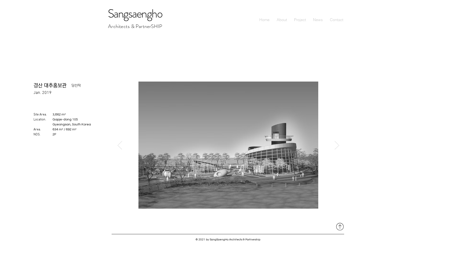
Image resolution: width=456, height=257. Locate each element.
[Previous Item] (120, 145)
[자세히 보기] (339, 226)
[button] (299, 19)
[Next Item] (337, 145)
